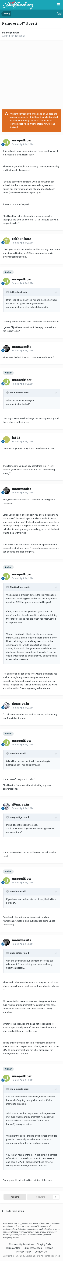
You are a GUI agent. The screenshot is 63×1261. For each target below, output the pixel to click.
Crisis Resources (33, 1248)
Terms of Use (13, 1248)
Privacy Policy (23, 1251)
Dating (22, 36)
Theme (49, 1248)
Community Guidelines (21, 1244)
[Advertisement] (31, 74)
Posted (22, 144)
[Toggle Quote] (7, 292)
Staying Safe (44, 1244)
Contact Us (41, 1251)
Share (16, 1196)
